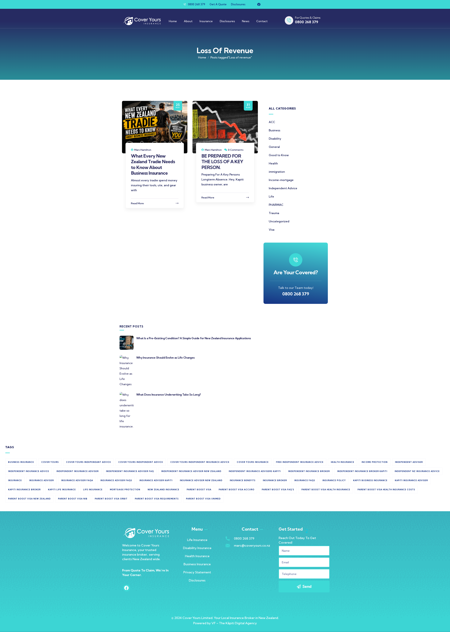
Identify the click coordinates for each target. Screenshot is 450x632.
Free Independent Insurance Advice (299, 462)
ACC (272, 122)
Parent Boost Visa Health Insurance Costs (386, 489)
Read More (137, 203)
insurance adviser (41, 480)
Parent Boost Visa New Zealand (29, 499)
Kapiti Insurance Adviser (411, 480)
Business (274, 130)
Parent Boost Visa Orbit (111, 499)
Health (273, 163)
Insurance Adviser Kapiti (155, 480)
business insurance (21, 462)
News (245, 21)
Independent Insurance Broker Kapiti (362, 471)
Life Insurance (92, 489)
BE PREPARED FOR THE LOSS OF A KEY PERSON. (222, 161)
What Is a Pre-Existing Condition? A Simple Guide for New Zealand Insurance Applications (193, 338)
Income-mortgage (281, 180)
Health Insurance (197, 556)
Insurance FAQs (304, 480)
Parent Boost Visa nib (72, 499)
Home (173, 21)
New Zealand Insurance (163, 489)
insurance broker (275, 480)
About (188, 21)
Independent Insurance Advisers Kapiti (255, 471)
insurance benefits (242, 480)
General (274, 147)
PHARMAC (276, 205)
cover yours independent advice (140, 462)
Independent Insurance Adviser (77, 471)
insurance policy (334, 480)
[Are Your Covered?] (295, 260)
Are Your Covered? (296, 272)
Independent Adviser (409, 462)
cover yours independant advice (88, 462)
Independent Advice (283, 188)
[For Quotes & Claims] (289, 20)
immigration (277, 171)
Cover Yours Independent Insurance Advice (199, 462)
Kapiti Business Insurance (370, 480)
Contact (262, 21)
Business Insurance (197, 564)
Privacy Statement (197, 572)
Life (271, 196)
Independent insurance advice (28, 471)
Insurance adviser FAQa (77, 480)
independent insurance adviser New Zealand (191, 471)
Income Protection (375, 462)
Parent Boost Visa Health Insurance (325, 489)
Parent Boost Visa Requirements (157, 499)
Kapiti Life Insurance (62, 489)
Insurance (206, 21)
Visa (271, 229)
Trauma (274, 213)
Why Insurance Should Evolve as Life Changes (165, 357)
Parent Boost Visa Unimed (203, 499)
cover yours (50, 462)
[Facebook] (259, 4)
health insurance (342, 462)
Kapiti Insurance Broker (24, 489)
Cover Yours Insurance (253, 462)
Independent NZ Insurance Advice (417, 471)
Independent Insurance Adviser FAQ (130, 471)
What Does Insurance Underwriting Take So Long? (168, 394)
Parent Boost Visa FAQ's (278, 489)
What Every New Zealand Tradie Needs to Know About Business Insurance (153, 164)
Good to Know (279, 155)
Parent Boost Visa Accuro (236, 489)
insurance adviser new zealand (201, 480)
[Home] (141, 21)
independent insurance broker (309, 471)
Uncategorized (279, 221)
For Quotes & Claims (307, 17)
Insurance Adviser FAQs (116, 480)
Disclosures (227, 21)
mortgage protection (125, 489)
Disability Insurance (197, 548)
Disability (275, 138)
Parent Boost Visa (199, 489)
